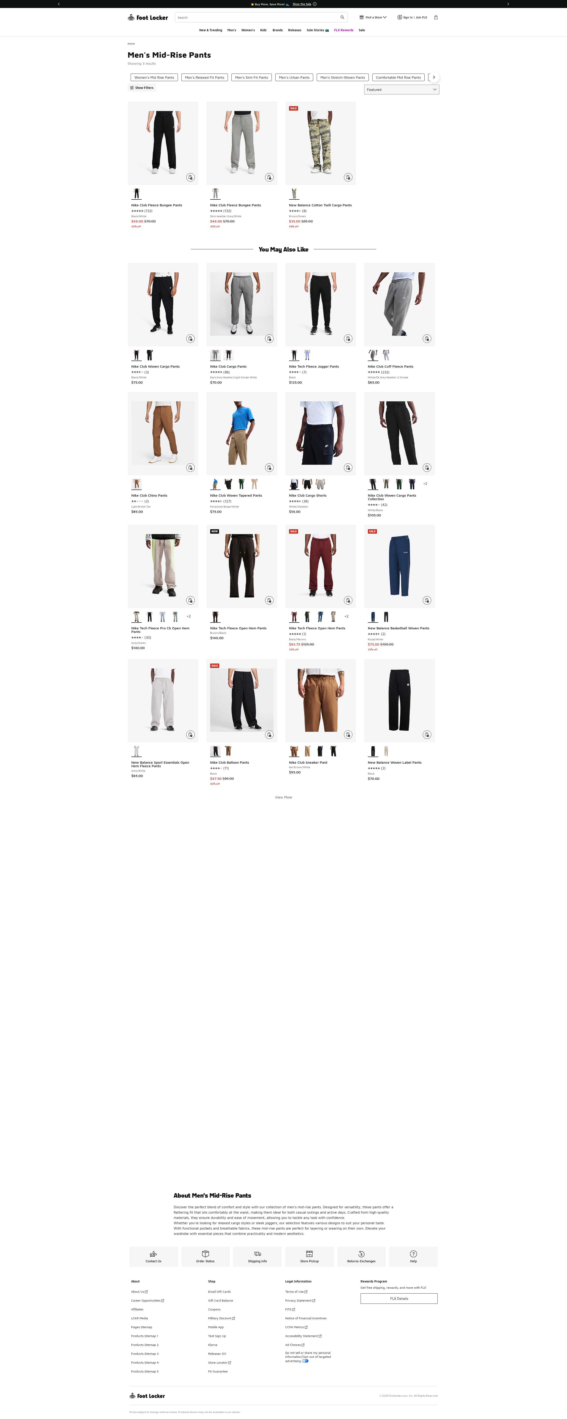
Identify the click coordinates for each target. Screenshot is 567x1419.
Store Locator (217, 1362)
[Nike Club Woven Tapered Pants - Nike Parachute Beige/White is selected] (215, 484)
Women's (248, 30)
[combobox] (261, 17)
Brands (278, 30)
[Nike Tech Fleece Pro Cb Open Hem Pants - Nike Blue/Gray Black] (162, 617)
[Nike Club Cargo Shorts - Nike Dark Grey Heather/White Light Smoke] (320, 484)
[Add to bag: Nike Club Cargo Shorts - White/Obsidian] (348, 467)
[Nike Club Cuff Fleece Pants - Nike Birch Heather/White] (386, 355)
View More (283, 797)
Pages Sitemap (141, 1327)
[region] (283, 4)
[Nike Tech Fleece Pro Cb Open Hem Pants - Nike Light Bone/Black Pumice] (175, 617)
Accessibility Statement (301, 1336)
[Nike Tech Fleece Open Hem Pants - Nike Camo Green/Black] (307, 617)
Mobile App (216, 1327)
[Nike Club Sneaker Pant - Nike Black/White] (333, 751)
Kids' (263, 30)
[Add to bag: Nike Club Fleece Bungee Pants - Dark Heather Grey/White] (269, 177)
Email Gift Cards (219, 1291)
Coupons (214, 1309)
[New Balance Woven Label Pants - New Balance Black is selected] (373, 751)
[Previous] (59, 4)
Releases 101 (217, 1353)
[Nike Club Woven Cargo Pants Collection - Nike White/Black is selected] (373, 484)
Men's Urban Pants (294, 77)
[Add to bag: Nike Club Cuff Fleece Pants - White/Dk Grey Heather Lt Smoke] (427, 338)
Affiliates (137, 1309)
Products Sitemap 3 (145, 1353)
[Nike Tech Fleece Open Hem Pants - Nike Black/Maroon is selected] (294, 617)
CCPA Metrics (294, 1327)
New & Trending (210, 30)
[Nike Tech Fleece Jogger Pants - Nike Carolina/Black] (307, 355)
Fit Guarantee (218, 1371)
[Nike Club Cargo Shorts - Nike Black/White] (307, 484)
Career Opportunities (145, 1300)
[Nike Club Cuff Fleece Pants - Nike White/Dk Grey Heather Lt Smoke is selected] (373, 355)
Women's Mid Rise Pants (154, 77)
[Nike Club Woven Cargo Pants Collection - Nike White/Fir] (399, 484)
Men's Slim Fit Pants (251, 77)
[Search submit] (342, 17)
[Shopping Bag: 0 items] (435, 17)
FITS (288, 1309)
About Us (137, 1291)
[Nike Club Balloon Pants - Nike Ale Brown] (228, 751)
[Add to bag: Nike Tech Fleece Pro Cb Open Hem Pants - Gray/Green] (190, 600)
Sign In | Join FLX (415, 17)
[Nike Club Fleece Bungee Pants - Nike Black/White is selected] (136, 194)
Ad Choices (293, 1345)
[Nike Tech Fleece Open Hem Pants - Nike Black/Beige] (333, 617)
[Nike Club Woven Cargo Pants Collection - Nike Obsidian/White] (412, 484)
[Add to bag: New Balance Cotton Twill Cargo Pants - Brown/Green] (348, 177)
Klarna (212, 1345)
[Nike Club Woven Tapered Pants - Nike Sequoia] (228, 484)
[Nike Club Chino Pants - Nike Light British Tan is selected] (136, 484)
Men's (231, 30)
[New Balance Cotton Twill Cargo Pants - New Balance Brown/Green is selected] (294, 194)
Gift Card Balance (220, 1300)
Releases (294, 30)
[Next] (508, 4)
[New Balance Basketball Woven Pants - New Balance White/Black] (386, 617)
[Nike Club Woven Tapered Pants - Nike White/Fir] (241, 484)
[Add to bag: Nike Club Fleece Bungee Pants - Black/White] (190, 177)
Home (131, 43)
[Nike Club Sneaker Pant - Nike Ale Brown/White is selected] (294, 751)
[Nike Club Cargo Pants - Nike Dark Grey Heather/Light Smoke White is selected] (215, 355)
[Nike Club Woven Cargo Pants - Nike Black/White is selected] (136, 355)
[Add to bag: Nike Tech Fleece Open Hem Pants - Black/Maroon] (348, 600)
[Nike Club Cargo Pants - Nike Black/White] (228, 355)
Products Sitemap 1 (144, 1336)
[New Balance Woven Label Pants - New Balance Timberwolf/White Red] (386, 751)
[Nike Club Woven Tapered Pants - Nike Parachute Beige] (254, 484)
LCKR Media (139, 1318)
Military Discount (219, 1318)
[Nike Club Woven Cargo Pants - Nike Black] (149, 355)
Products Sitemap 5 (145, 1371)
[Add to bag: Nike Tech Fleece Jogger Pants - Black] (348, 338)
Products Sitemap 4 (145, 1362)
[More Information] (314, 4)
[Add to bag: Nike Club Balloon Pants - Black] (269, 734)
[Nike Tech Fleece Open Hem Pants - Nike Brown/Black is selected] (215, 617)
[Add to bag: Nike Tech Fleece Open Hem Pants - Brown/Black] (269, 600)
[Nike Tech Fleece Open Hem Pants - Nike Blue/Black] (320, 617)
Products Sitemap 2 (145, 1345)
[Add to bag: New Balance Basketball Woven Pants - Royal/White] (427, 600)
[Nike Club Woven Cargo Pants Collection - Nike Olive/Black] (386, 484)
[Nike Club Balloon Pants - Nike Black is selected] (215, 751)
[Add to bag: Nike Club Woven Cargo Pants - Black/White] (190, 338)
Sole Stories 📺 (318, 30)
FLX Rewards (343, 30)
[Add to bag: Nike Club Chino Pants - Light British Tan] (190, 467)
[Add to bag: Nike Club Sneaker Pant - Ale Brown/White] (348, 734)
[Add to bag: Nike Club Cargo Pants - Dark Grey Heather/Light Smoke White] (269, 338)
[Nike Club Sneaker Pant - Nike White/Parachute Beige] (307, 751)
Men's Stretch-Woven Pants (342, 77)
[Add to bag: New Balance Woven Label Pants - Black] (427, 734)
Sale (362, 30)
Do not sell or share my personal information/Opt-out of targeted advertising (308, 1356)
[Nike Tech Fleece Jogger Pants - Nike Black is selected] (294, 355)
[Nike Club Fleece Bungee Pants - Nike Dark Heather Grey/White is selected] (215, 194)
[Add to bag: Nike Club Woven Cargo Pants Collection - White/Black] (427, 467)
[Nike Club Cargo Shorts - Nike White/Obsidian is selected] (294, 484)
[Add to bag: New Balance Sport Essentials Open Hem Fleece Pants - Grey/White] (190, 734)
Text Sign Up (217, 1336)
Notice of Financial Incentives (305, 1318)
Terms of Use (294, 1291)
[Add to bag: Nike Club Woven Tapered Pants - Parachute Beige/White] (269, 467)
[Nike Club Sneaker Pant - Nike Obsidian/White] (320, 751)
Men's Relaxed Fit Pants (204, 77)
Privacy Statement (298, 1300)
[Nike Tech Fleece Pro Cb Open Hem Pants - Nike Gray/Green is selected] (136, 617)
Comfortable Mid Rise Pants (398, 77)
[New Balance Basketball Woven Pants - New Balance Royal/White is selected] (373, 617)
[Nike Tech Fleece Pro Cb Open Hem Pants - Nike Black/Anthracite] (149, 617)
